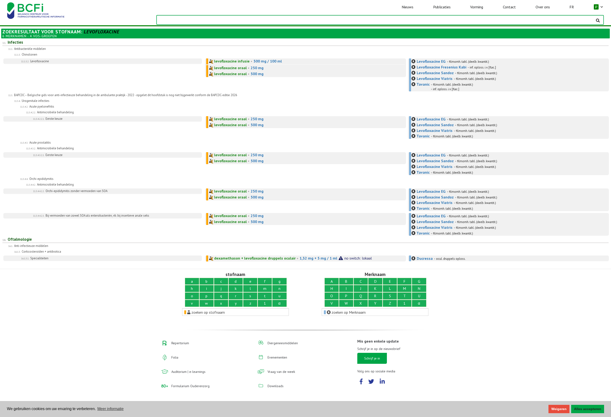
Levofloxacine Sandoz (435, 72)
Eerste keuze (54, 119)
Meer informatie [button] (110, 409)
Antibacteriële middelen (30, 49)
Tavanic (423, 84)
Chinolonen (29, 54)
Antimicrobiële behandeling (55, 112)
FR (571, 7)
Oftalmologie (20, 239)
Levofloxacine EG (431, 61)
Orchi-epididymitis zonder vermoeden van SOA (76, 191)
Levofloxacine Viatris (435, 78)
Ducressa (425, 258)
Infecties (15, 42)
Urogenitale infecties (35, 101)
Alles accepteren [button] (587, 409)
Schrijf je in (372, 358)
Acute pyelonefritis (41, 106)
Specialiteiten (39, 258)
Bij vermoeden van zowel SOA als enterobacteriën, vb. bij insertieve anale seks (97, 216)
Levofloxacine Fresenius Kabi (441, 67)
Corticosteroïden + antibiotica (41, 252)
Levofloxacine (39, 61)
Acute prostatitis (40, 143)
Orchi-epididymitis (41, 179)
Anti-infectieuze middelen (31, 246)
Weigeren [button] (559, 409)
